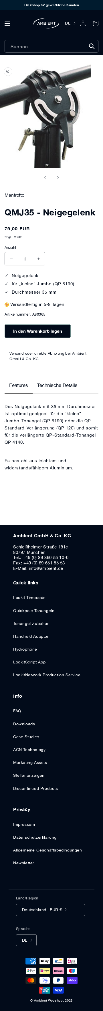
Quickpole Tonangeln (33, 610)
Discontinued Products (35, 788)
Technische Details (57, 385)
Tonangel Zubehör (31, 623)
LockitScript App (29, 662)
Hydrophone (25, 649)
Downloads (24, 724)
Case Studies (26, 736)
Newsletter (23, 863)
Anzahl (10, 247)
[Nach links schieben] (45, 177)
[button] (7, 23)
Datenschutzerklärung (35, 837)
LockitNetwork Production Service (46, 675)
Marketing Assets (30, 762)
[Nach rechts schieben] (58, 177)
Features (18, 385)
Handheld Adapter (31, 636)
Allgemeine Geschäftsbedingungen (47, 850)
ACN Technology (29, 749)
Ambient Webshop (48, 1000)
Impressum (24, 824)
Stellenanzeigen (29, 775)
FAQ (17, 711)
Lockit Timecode (29, 597)
